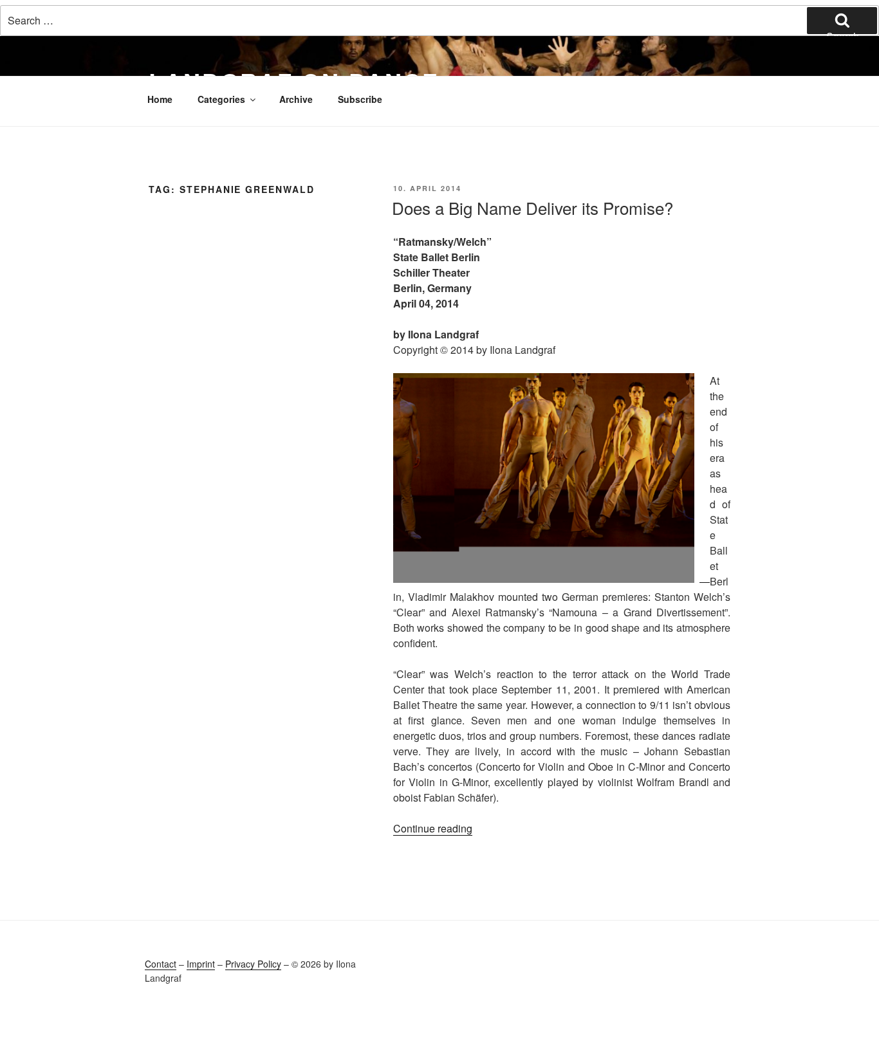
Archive (296, 99)
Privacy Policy (253, 963)
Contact (160, 963)
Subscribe (360, 99)
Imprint (201, 963)
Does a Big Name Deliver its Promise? (532, 207)
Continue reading (432, 828)
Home (159, 99)
